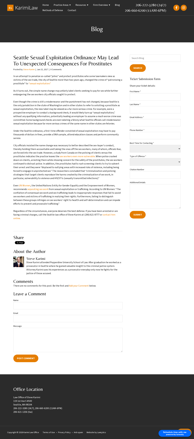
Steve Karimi (29, 69)
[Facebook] (176, 8)
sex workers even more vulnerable (77, 156)
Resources (80, 5)
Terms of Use (49, 432)
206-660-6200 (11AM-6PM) (145, 10)
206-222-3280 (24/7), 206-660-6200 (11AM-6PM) (37, 408)
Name (15, 300)
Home (45, 5)
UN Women (24, 185)
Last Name (135, 104)
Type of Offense (138, 156)
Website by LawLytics (96, 432)
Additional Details (138, 182)
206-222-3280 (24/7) (151, 5)
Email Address (137, 117)
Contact (72, 10)
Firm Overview (100, 5)
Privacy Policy (64, 432)
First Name (135, 91)
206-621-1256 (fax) (22, 412)
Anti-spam (78, 432)
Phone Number (137, 130)
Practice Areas (61, 5)
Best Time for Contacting (142, 143)
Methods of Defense (52, 10)
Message (17, 326)
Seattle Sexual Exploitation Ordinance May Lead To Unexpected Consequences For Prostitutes (66, 60)
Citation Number (137, 169)
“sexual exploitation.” (40, 83)
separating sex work (37, 189)
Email (15, 313)
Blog (117, 5)
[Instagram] (184, 8)
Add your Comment (79, 285)
